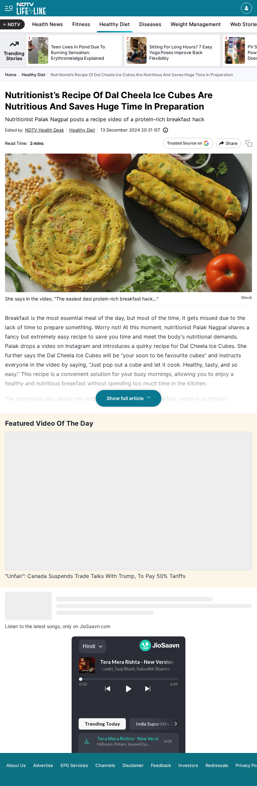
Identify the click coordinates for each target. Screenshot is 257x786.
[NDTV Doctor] (31, 7)
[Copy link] (249, 143)
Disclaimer (133, 765)
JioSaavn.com (95, 626)
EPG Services (74, 765)
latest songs (46, 626)
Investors (188, 765)
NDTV (14, 24)
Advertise (43, 765)
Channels (105, 765)
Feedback (161, 765)
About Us (16, 765)
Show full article (125, 398)
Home (10, 74)
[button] (246, 8)
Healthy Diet (33, 74)
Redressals (216, 765)
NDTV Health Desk (44, 130)
